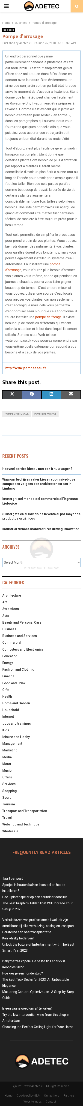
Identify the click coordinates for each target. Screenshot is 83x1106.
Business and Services (19, 636)
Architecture (11, 595)
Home (8, 1095)
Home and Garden (16, 703)
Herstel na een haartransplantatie (26, 932)
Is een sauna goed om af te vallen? (27, 1008)
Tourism (8, 804)
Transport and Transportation (24, 811)
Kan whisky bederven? (18, 938)
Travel (7, 817)
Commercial (11, 642)
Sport (6, 797)
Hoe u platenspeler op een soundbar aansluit (34, 897)
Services (9, 784)
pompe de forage (48, 317)
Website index (33, 1101)
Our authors (51, 1095)
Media (7, 757)
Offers (7, 777)
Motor (7, 764)
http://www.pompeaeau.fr (25, 368)
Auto (5, 616)
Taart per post (12, 878)
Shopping (9, 791)
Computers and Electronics (23, 649)
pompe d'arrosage (17, 414)
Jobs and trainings (16, 723)
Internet (8, 716)
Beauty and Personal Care (21, 622)
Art (4, 602)
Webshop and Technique (20, 824)
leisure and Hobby (16, 737)
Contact (51, 1101)
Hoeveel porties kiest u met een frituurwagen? (37, 469)
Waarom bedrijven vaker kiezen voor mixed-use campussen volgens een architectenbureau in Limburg (38, 484)
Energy (7, 663)
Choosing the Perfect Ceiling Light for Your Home (38, 1027)
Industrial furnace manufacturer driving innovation (41, 529)
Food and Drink (13, 683)
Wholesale (10, 831)
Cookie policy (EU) (28, 1095)
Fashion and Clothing (18, 669)
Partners (69, 1095)
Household (10, 710)
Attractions (10, 609)
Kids (5, 730)
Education (10, 656)
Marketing (10, 750)
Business (8, 30)
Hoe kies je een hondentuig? (22, 973)
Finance (8, 676)
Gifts (5, 690)
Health (7, 696)
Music (7, 770)
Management (12, 743)
